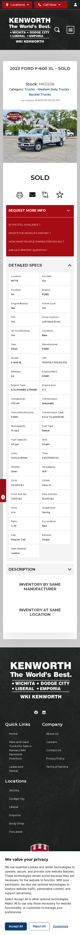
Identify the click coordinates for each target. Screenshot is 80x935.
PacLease (15, 831)
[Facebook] (36, 712)
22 (12, 376)
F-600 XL (16, 362)
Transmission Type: (53, 412)
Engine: (46, 289)
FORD (45, 294)
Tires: (45, 453)
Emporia (15, 815)
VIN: (44, 358)
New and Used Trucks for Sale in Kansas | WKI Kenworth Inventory (20, 750)
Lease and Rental (16, 768)
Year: (13, 344)
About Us (52, 733)
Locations (17, 5)
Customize (60, 926)
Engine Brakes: (19, 303)
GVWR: (46, 480)
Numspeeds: (18, 426)
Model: (15, 358)
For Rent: (16, 289)
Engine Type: (18, 385)
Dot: (13, 317)
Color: (14, 453)
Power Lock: (49, 303)
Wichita (14, 790)
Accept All (16, 926)
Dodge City (17, 798)
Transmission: (50, 398)
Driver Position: (50, 317)
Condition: (48, 330)
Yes (13, 308)
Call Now (49, 5)
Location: (16, 276)
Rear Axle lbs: (49, 494)
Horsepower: (18, 398)
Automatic (48, 403)
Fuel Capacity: (19, 439)
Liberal (13, 807)
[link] (19, 195)
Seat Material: (18, 548)
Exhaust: (46, 535)
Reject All (39, 926)
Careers (51, 742)
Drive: (14, 507)
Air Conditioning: (20, 330)
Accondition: (49, 521)
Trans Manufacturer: (22, 412)
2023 (14, 348)
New (44, 335)
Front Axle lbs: (19, 494)
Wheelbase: (48, 466)
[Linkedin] (44, 712)
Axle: (44, 439)
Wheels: (15, 466)
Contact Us (53, 750)
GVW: (14, 480)
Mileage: (16, 371)
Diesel (45, 430)
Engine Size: (49, 385)
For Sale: (47, 276)
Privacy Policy (55, 758)
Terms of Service (57, 766)
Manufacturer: (50, 344)
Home (13, 733)
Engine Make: (49, 371)
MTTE (14, 280)
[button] (75, 4)
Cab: (13, 535)
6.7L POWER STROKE (24, 389)
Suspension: (49, 507)
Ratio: (14, 521)
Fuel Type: (48, 426)
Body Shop (16, 823)
